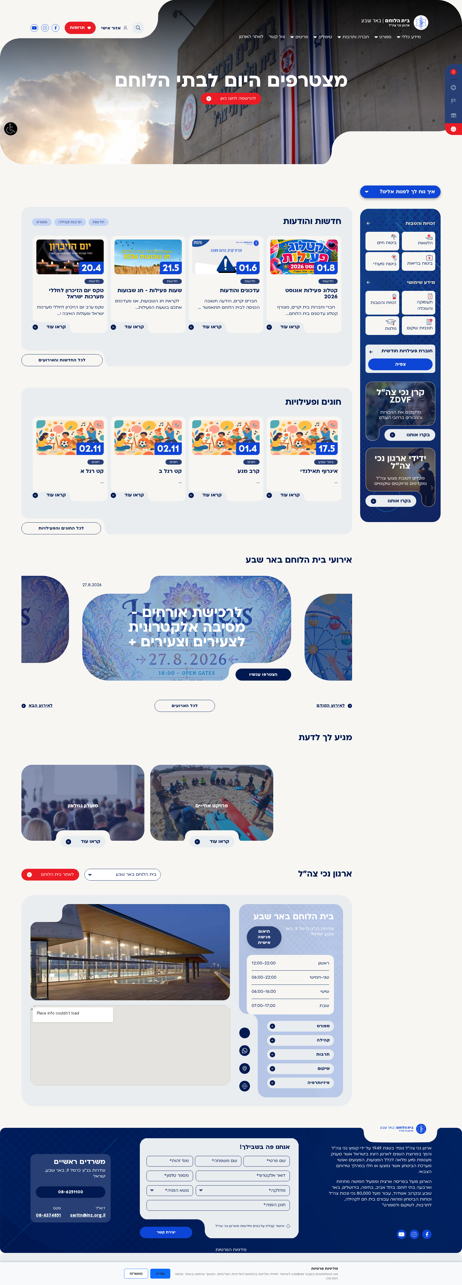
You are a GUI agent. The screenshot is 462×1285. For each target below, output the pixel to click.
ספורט (385, 37)
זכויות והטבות (420, 223)
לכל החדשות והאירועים (62, 360)
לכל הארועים (185, 706)
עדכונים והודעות (240, 291)
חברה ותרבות (355, 37)
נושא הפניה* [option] (177, 1190)
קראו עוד (290, 327)
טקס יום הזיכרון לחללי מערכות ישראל (76, 294)
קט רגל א (92, 471)
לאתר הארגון (251, 37)
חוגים (251, 462)
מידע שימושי (421, 282)
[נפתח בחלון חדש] (453, 129)
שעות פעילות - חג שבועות (149, 291)
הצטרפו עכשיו (263, 675)
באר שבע (325, 462)
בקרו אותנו (418, 435)
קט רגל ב (170, 471)
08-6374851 (48, 1215)
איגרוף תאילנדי (319, 471)
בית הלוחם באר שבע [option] (136, 875)
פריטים (301, 37)
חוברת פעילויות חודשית (407, 351)
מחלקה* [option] (277, 1190)
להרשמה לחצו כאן (238, 99)
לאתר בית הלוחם (57, 875)
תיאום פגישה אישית (264, 937)
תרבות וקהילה (70, 222)
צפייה (160, 1274)
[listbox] (122, 875)
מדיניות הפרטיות (231, 1250)
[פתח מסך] (10, 129)
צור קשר (277, 37)
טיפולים (325, 37)
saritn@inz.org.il (87, 1215)
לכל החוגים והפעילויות (61, 528)
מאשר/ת (136, 1274)
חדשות (98, 222)
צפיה (400, 364)
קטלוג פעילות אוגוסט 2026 (311, 294)
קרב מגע (249, 471)
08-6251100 (70, 1192)
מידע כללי (411, 37)
